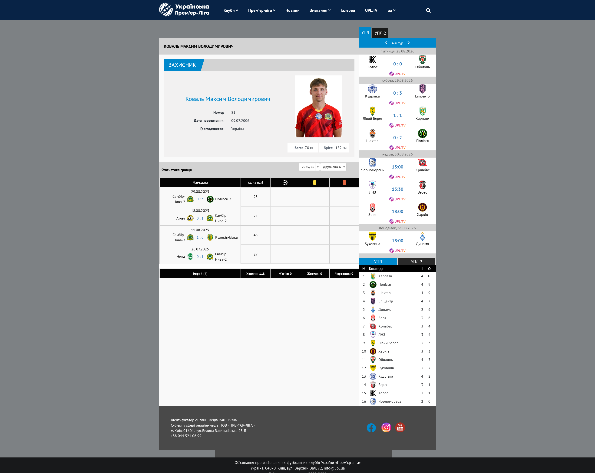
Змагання (318, 10)
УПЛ (365, 32)
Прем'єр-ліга (260, 10)
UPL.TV (371, 10)
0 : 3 (200, 199)
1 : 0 (200, 237)
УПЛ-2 (380, 33)
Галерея (348, 10)
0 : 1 (200, 218)
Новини (292, 10)
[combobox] (309, 167)
